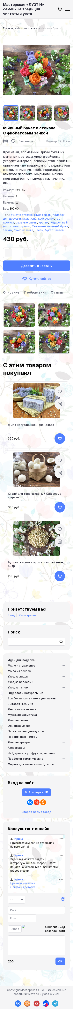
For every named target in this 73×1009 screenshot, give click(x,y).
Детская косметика (22, 709)
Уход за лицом (18, 676)
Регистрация (27, 615)
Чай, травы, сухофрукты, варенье (31, 753)
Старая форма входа (36, 812)
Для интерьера (19, 742)
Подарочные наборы (23, 736)
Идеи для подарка (21, 660)
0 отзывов (26, 141)
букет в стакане (22, 214)
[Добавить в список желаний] (13, 141)
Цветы (39, 230)
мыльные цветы (26, 222)
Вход (11, 615)
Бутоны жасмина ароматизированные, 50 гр (36, 564)
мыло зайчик (42, 214)
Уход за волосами (20, 682)
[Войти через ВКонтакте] (30, 802)
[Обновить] (62, 900)
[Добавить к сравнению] (5, 141)
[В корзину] (60, 438)
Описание (11, 292)
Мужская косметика (22, 714)
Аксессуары (16, 747)
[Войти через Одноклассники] (43, 802)
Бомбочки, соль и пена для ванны (32, 698)
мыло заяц (29, 218)
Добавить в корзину (36, 266)
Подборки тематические (25, 758)
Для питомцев (18, 720)
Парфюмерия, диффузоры (26, 731)
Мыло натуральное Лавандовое (31, 424)
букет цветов (54, 230)
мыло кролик (21, 226)
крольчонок (46, 218)
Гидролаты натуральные (25, 693)
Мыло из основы (19, 671)
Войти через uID (36, 792)
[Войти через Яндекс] (37, 802)
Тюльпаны (39, 226)
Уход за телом (18, 687)
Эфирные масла (19, 725)
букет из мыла (23, 230)
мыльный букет (57, 226)
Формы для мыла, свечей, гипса (31, 764)
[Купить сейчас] (36, 278)
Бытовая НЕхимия (20, 703)
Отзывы (57, 292)
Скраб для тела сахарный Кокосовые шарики (34, 495)
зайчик (7, 230)
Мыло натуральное (21, 665)
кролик (43, 222)
